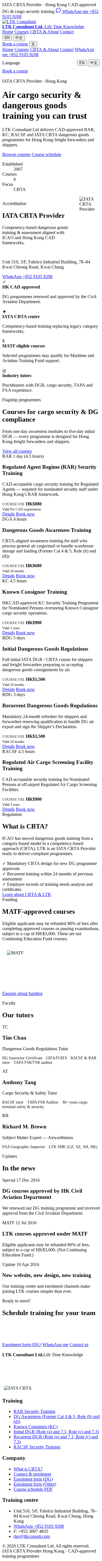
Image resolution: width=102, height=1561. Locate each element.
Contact (67, 31)
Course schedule (46, 154)
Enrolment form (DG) (21, 1344)
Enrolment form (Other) (35, 1484)
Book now (25, 514)
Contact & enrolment (32, 1474)
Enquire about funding (22, 993)
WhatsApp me (55, 1344)
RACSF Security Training (37, 1447)
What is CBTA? (28, 1469)
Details (8, 514)
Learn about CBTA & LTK (26, 894)
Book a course (15, 43)
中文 (19, 38)
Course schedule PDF (33, 1489)
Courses (21, 31)
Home (7, 31)
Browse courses (16, 154)
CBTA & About (44, 31)
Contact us (78, 1344)
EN (7, 38)
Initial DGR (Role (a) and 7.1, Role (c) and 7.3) (56, 1431)
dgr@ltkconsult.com (32, 1536)
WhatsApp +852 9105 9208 (27, 276)
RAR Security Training (34, 1411)
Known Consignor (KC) (36, 1426)
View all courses (17, 451)
